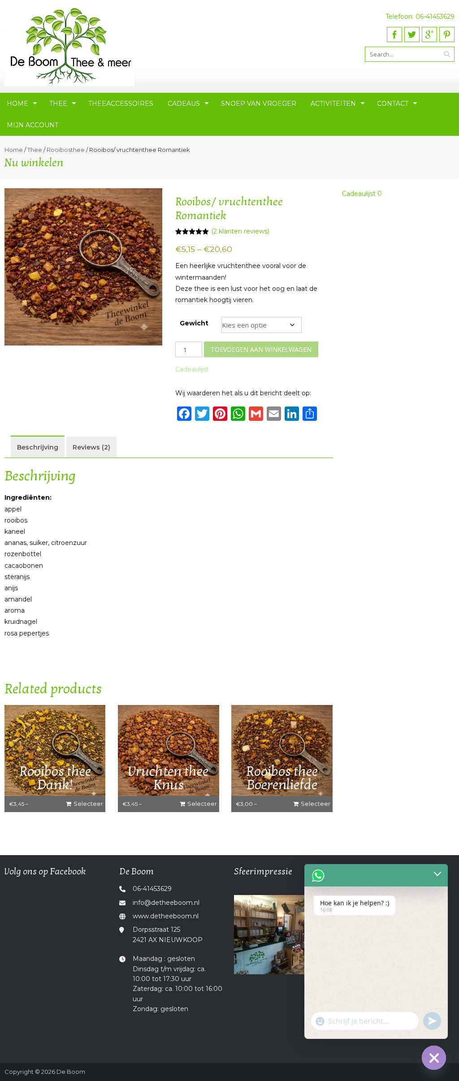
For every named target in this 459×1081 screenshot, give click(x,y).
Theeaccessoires (120, 103)
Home (17, 103)
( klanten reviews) (240, 231)
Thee (58, 103)
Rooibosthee (66, 149)
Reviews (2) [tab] (91, 447)
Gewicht (194, 323)
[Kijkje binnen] (287, 934)
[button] (192, 369)
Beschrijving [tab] (37, 447)
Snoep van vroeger (258, 103)
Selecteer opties (88, 806)
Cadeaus (184, 103)
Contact (392, 103)
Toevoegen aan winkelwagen (261, 349)
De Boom (70, 1071)
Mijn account (32, 125)
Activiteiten (333, 103)
